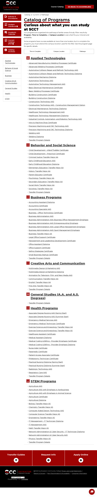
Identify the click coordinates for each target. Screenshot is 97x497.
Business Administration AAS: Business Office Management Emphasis (58, 220)
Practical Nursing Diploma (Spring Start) (46, 362)
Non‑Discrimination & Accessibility (58, 473)
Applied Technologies (10, 62)
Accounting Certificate (38, 206)
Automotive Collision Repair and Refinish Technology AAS (53, 70)
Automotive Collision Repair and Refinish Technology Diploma (55, 74)
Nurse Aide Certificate (38, 348)
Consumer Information (79, 473)
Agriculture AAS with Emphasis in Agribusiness (49, 390)
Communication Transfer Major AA (43, 279)
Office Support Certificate (39, 248)
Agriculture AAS (35, 386)
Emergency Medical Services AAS (43, 320)
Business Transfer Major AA (40, 234)
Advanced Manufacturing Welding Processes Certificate (52, 63)
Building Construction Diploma (42, 98)
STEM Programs (43, 381)
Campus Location (59, 51)
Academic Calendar (12, 33)
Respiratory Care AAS (38, 373)
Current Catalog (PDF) (11, 42)
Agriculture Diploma (37, 400)
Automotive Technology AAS (41, 81)
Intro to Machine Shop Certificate (43, 123)
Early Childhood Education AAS (42, 161)
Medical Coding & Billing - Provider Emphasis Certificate (53, 341)
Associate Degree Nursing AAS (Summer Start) (48, 317)
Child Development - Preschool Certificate (47, 154)
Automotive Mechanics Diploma (42, 77)
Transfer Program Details (39, 140)
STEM (7, 99)
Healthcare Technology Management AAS (47, 112)
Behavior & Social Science (11, 69)
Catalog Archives (11, 51)
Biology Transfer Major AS (40, 404)
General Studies (11, 88)
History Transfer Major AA (39, 171)
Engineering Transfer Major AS (42, 418)
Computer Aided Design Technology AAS (46, 411)
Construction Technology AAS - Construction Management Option (57, 105)
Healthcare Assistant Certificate (42, 334)
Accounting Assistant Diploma (42, 202)
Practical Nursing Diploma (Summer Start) (47, 366)
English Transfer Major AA (40, 282)
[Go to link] (11, 6)
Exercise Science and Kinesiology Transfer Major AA (51, 327)
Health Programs (44, 308)
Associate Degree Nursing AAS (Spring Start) (48, 313)
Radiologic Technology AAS (40, 369)
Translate (24, 479)
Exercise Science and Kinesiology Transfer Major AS (51, 331)
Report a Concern (39, 473)
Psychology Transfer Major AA (41, 178)
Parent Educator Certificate (40, 175)
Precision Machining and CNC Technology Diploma (50, 130)
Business (8, 76)
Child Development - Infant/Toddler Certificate (48, 150)
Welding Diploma (36, 137)
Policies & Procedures (13, 17)
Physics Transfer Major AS (40, 439)
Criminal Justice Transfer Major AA (43, 157)
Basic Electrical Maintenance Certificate (46, 88)
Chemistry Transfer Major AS (41, 407)
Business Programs (46, 197)
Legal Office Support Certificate (42, 237)
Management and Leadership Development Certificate (52, 241)
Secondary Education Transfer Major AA (46, 182)
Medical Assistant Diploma (40, 338)
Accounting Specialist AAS (40, 209)
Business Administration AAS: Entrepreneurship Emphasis (53, 223)
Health (7, 94)
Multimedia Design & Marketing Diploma (46, 272)
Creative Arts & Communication (11, 82)
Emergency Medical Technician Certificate (47, 324)
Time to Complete (35, 51)
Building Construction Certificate (43, 95)
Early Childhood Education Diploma (44, 164)
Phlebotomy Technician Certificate (43, 359)
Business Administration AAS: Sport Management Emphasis (54, 230)
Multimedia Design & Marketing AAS (44, 268)
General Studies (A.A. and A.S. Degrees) (55, 296)
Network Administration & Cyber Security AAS (48, 435)
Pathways (83, 51)
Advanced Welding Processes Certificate (46, 67)
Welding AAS (34, 133)
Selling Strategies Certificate (41, 251)
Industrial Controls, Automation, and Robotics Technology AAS (55, 119)
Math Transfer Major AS (39, 428)
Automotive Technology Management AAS (47, 84)
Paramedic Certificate (38, 352)
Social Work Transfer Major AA (41, 185)
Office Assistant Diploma (39, 244)
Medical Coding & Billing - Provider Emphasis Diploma (52, 345)
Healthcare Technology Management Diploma (48, 116)
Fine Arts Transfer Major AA (40, 286)
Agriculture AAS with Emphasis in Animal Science (50, 393)
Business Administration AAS (41, 216)
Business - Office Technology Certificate (46, 213)
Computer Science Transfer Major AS (44, 414)
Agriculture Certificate (38, 397)
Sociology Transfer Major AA (41, 189)
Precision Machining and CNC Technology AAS (49, 126)
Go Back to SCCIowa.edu (79, 7)
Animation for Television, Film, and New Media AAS (50, 275)
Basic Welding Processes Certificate (44, 91)
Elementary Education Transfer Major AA (46, 168)
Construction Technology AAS (41, 102)
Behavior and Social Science (53, 145)
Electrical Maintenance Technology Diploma (48, 109)
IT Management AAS (37, 425)
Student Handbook (12, 25)
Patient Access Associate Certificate (44, 355)
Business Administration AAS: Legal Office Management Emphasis (57, 227)
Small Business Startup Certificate (43, 255)
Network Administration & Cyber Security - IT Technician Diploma (57, 432)
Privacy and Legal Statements (71, 471)
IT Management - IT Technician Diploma (46, 421)
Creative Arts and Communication (58, 263)
